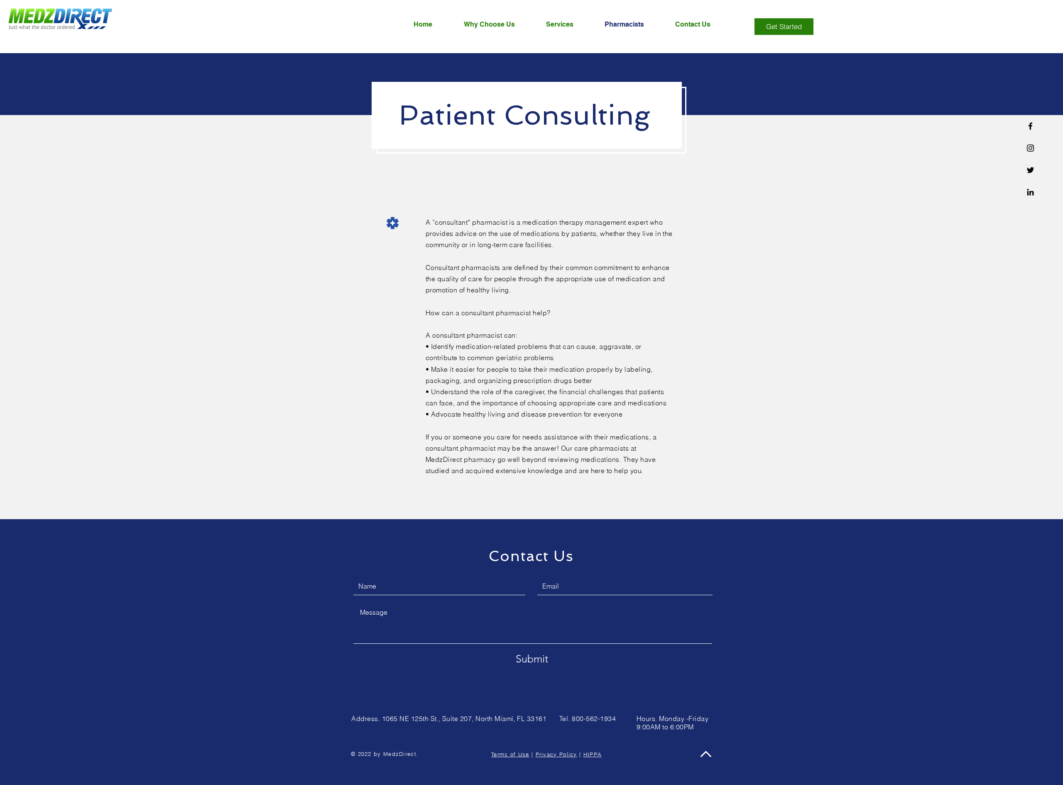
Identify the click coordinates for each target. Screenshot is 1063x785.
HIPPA (592, 754)
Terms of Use (510, 754)
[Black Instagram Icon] (1030, 148)
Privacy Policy (556, 754)
